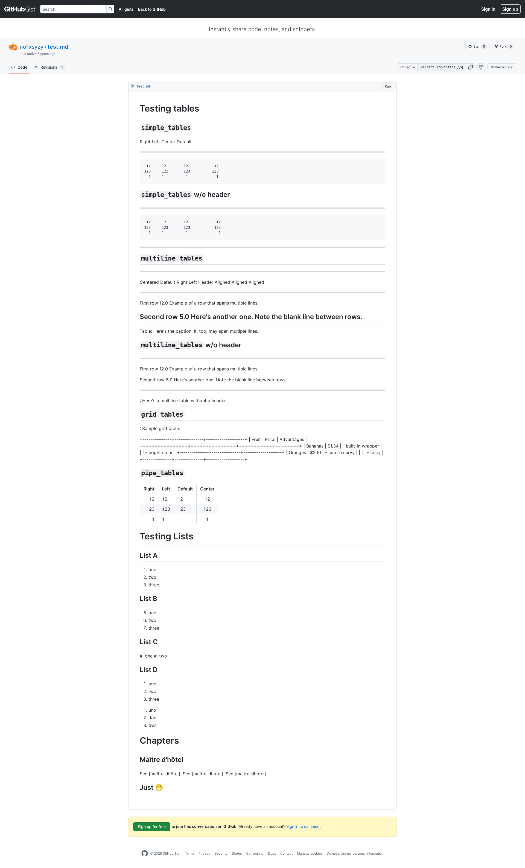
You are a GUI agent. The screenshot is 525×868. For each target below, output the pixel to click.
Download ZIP (502, 67)
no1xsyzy (31, 46)
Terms (189, 853)
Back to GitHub (152, 9)
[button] (470, 67)
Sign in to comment (303, 826)
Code (22, 67)
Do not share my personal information (355, 853)
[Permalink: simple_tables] (136, 127)
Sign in (488, 9)
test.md (58, 46)
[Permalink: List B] (136, 598)
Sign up (510, 9)
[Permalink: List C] (136, 641)
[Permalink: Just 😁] (136, 787)
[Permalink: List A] (136, 555)
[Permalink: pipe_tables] (136, 473)
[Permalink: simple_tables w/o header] (136, 194)
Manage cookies (309, 853)
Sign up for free (152, 826)
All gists (126, 9)
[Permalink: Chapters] (136, 741)
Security (221, 853)
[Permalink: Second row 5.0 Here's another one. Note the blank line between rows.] (136, 317)
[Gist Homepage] (20, 9)
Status (237, 853)
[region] (262, 450)
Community (255, 853)
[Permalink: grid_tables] (136, 414)
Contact (286, 853)
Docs (272, 853)
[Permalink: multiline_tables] (136, 258)
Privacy (204, 853)
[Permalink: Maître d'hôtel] (136, 759)
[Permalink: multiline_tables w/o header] (136, 345)
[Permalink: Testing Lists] (136, 536)
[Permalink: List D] (136, 670)
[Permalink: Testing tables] (136, 108)
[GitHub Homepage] (144, 853)
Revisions (51, 67)
